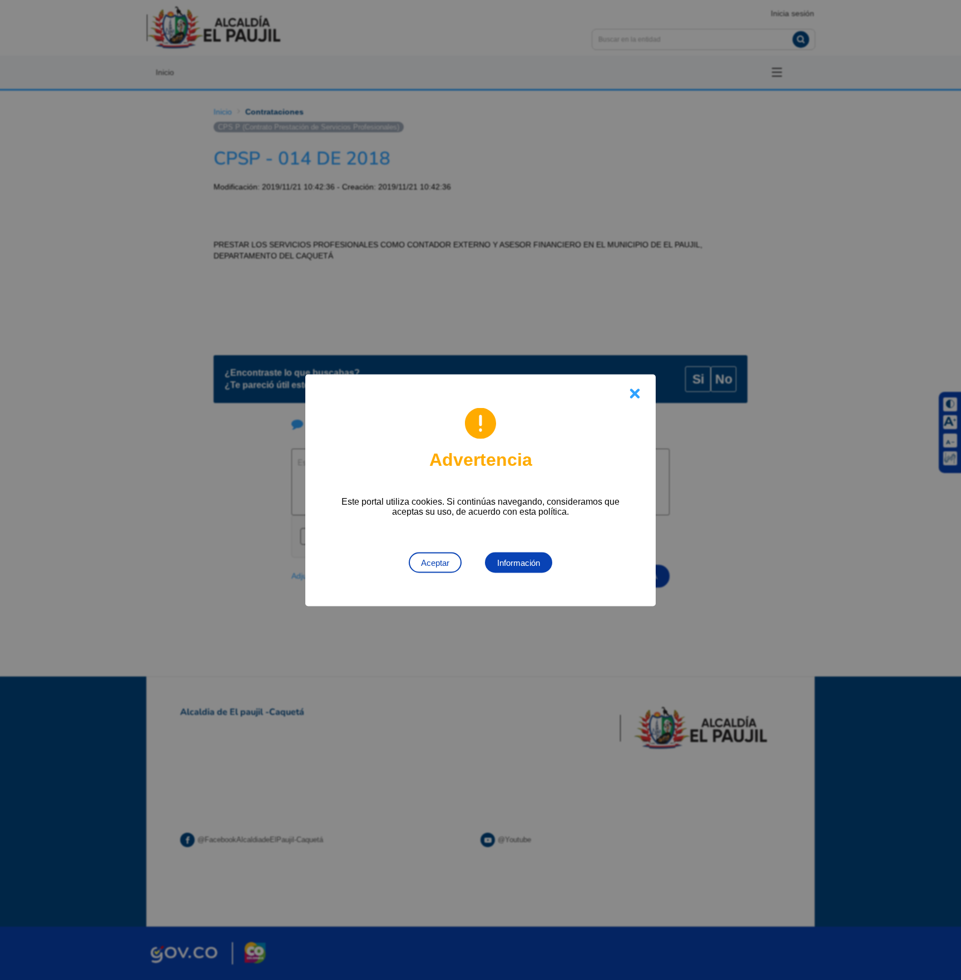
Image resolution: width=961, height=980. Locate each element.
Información (518, 562)
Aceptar (435, 562)
